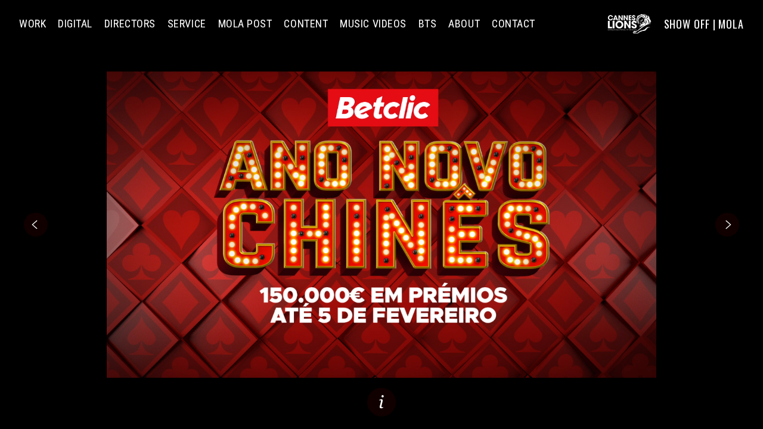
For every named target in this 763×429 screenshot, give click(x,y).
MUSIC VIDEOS (373, 24)
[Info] (381, 402)
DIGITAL (75, 24)
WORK (32, 24)
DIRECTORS (130, 24)
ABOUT (464, 24)
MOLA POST (245, 24)
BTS (427, 24)
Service (187, 24)
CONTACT (513, 24)
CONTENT (306, 24)
